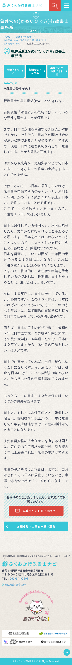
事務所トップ (13, 71)
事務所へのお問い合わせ (56, 71)
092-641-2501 (19, 578)
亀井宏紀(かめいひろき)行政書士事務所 (23, 40)
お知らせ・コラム (12, 43)
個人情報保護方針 (15, 584)
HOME (7, 36)
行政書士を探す (24, 36)
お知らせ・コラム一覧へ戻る (36, 526)
